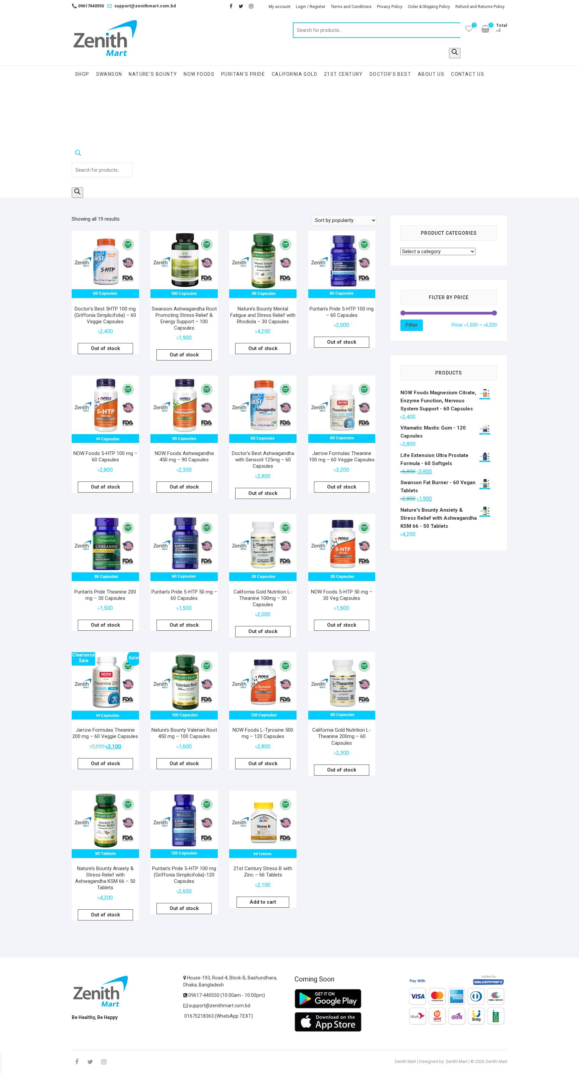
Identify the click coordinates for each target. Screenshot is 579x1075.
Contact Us (467, 74)
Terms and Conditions (351, 6)
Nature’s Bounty (153, 74)
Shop (82, 74)
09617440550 (88, 5)
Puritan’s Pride (243, 74)
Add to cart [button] (263, 902)
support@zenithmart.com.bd (145, 5)
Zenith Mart (405, 1061)
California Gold (294, 74)
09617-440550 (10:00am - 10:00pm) (226, 995)
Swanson (109, 74)
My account (280, 6)
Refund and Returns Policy (480, 6)
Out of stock (105, 348)
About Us (431, 74)
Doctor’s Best (390, 74)
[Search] (454, 53)
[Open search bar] (102, 154)
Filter (411, 325)
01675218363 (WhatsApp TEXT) (218, 1016)
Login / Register (310, 6)
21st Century (343, 74)
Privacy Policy (389, 6)
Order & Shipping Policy (429, 6)
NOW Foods (199, 74)
